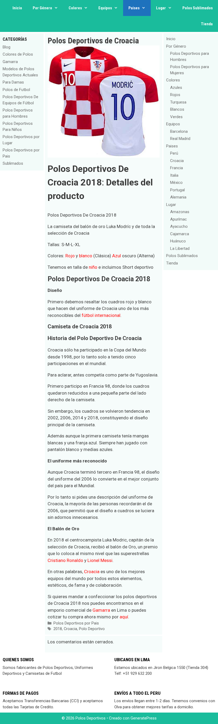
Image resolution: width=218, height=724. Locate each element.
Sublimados (13, 163)
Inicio (17, 8)
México (176, 182)
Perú (174, 153)
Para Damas (13, 82)
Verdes (176, 116)
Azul (116, 255)
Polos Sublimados (197, 8)
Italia (174, 175)
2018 (57, 629)
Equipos (105, 8)
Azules (176, 87)
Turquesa (178, 102)
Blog (6, 47)
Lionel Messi (99, 560)
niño (93, 267)
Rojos (175, 94)
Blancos (177, 109)
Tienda (207, 24)
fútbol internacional (101, 315)
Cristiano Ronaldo (65, 560)
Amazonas (179, 211)
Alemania (178, 197)
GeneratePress (144, 718)
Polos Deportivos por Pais (76, 623)
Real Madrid (180, 138)
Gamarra (101, 610)
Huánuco (178, 241)
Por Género (42, 8)
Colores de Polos (18, 54)
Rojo (70, 255)
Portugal (177, 190)
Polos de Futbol (16, 89)
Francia (176, 168)
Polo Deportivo (92, 629)
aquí (124, 616)
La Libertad (180, 248)
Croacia (91, 571)
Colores (75, 8)
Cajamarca (179, 233)
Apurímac (178, 219)
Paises (134, 8)
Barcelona (179, 131)
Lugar (161, 8)
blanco (85, 255)
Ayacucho (179, 226)
